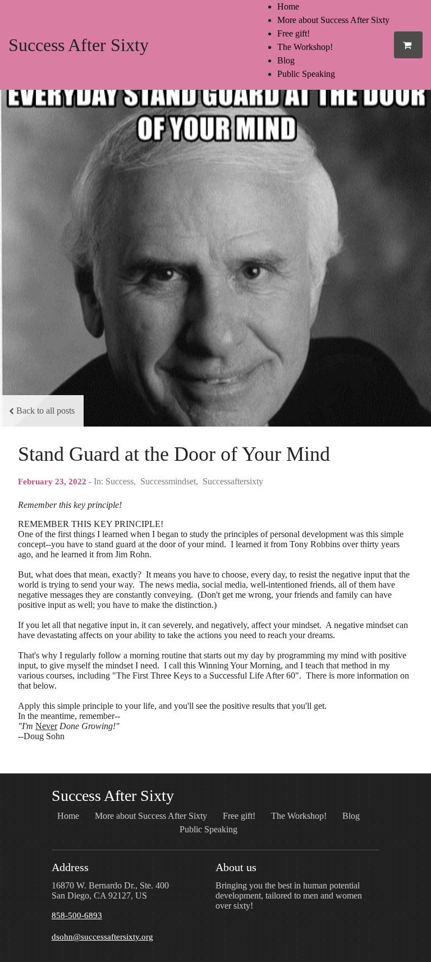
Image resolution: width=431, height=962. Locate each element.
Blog (286, 60)
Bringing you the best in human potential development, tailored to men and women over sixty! (289, 895)
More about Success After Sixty (333, 20)
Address (70, 867)
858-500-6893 (77, 915)
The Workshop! (305, 47)
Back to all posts (45, 410)
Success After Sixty (78, 45)
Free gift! (293, 33)
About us (236, 867)
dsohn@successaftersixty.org (102, 936)
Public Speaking (306, 74)
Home (288, 6)
